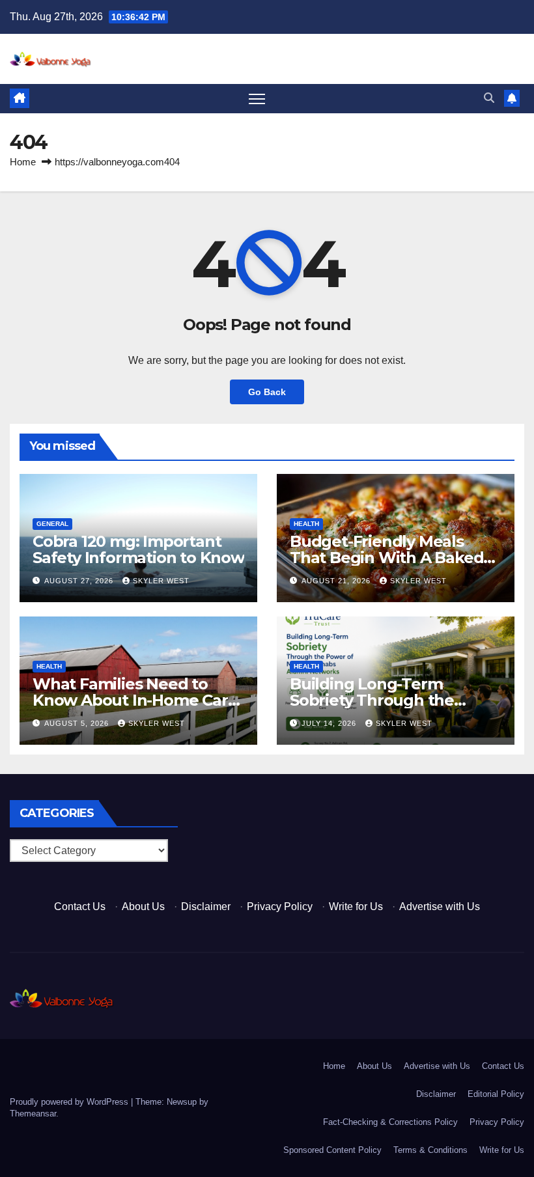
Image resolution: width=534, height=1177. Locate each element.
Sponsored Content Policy (332, 1150)
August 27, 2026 (80, 581)
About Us (143, 906)
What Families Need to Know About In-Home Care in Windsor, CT (135, 700)
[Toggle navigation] (257, 99)
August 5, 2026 (77, 723)
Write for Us (356, 906)
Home (23, 161)
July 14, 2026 (330, 723)
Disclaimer (206, 906)
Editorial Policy (496, 1094)
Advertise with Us (439, 906)
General (52, 523)
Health (306, 523)
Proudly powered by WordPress (70, 1102)
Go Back (267, 392)
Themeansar (33, 1113)
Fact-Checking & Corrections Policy (390, 1122)
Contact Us (79, 906)
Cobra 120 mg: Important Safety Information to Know (138, 549)
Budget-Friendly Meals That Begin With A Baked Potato (386, 557)
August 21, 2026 (337, 581)
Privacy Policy (280, 906)
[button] (489, 98)
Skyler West (161, 581)
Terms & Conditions (430, 1150)
